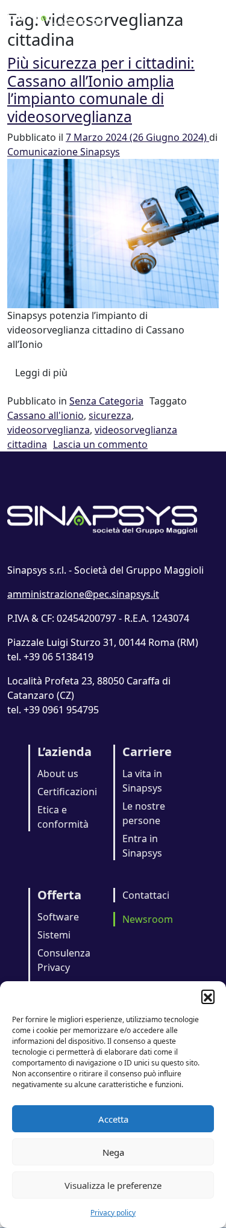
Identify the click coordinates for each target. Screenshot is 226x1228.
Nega (113, 1152)
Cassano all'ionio (45, 415)
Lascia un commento (100, 444)
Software (58, 916)
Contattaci (145, 895)
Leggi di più (45, 372)
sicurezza (110, 415)
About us (57, 773)
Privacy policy (113, 1213)
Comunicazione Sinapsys (63, 151)
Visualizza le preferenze (113, 1185)
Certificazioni (67, 791)
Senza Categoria (106, 401)
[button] (208, 996)
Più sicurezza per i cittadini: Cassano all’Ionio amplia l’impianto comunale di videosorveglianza (101, 89)
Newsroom (147, 919)
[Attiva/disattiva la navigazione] (202, 17)
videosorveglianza (48, 429)
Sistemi (54, 934)
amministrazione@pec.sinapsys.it (83, 594)
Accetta (113, 1119)
